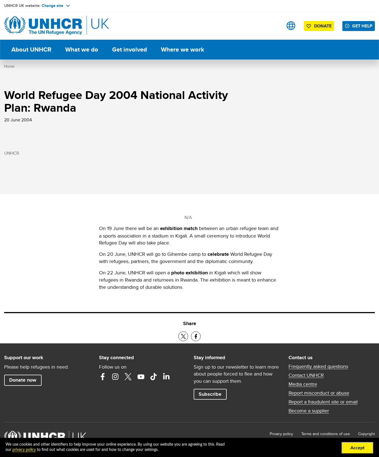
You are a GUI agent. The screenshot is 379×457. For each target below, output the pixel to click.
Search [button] (273, 25)
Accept (357, 448)
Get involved (129, 49)
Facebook (102, 376)
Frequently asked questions (318, 366)
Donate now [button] (22, 380)
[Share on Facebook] (196, 336)
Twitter (128, 376)
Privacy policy (281, 433)
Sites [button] (290, 25)
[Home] (43, 25)
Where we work (182, 49)
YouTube (141, 376)
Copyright (366, 433)
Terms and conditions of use (325, 433)
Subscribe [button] (210, 394)
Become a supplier (309, 411)
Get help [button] (362, 26)
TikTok (153, 376)
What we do (81, 49)
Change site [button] (52, 5)
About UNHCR (31, 49)
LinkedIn (166, 376)
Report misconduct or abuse (319, 393)
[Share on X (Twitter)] (183, 336)
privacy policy (24, 450)
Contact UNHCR (306, 375)
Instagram (115, 376)
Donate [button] (323, 26)
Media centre (303, 384)
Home (9, 66)
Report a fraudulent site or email (323, 402)
